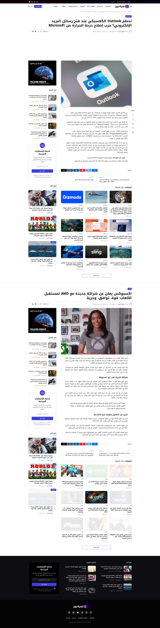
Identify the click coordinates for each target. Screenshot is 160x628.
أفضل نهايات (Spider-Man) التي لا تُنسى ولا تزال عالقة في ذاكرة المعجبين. (96, 536)
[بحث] (29, 6)
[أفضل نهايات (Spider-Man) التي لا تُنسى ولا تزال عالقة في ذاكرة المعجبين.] (96, 523)
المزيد (56, 6)
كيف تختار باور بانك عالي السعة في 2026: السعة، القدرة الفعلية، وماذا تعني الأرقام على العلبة (76, 589)
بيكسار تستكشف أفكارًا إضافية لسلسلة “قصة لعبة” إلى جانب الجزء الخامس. (73, 238)
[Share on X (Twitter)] (38, 31)
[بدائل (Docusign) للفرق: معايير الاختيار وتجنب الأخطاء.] (96, 225)
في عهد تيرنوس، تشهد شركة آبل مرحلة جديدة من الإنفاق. (73, 209)
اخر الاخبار (100, 6)
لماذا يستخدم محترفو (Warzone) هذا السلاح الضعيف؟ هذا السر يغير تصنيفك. (72, 483)
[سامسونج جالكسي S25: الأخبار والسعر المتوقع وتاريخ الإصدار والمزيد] (52, 116)
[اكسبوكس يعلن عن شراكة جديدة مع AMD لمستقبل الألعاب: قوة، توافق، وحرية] (96, 331)
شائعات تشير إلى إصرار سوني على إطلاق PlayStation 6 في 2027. (97, 510)
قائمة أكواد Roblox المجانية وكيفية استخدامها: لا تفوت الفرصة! (40, 235)
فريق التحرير (121, 31)
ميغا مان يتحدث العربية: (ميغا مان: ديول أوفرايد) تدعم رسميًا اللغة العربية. (121, 510)
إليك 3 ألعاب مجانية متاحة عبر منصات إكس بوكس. (98, 483)
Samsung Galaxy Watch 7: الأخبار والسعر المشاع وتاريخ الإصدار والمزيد (38, 134)
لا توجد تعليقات (96, 31)
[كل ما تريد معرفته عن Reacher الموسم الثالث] (52, 126)
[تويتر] (133, 119)
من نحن (129, 2)
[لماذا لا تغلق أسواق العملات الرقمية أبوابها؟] (92, 569)
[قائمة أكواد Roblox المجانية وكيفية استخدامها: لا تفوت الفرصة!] (42, 223)
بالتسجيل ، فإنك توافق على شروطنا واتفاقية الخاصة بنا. (42, 176)
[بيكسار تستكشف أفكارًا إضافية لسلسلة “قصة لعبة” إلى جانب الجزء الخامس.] (72, 225)
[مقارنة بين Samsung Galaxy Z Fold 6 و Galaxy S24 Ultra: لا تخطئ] (52, 97)
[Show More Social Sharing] (29, 31)
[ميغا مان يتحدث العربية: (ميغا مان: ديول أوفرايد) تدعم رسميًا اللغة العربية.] (121, 497)
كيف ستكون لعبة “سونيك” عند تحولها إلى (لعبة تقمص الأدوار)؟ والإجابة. (72, 510)
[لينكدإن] (33, 31)
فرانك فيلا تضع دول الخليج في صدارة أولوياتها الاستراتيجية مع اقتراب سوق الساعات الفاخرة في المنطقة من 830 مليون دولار (121, 211)
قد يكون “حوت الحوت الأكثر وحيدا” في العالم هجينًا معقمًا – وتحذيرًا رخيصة (41, 261)
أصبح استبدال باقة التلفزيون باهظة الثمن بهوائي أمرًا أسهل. (96, 264)
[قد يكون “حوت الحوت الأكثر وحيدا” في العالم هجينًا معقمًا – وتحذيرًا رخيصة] (42, 249)
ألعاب (54, 191)
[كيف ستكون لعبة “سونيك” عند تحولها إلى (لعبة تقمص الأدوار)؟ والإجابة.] (72, 497)
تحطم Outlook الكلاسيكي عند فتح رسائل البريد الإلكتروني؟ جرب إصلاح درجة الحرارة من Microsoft (79, 454)
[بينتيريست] (35, 31)
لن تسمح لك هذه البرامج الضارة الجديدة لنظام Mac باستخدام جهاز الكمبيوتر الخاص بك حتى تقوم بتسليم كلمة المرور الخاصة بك (76, 578)
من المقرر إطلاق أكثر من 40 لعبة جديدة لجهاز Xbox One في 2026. (72, 536)
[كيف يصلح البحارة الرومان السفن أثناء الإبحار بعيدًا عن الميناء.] (121, 252)
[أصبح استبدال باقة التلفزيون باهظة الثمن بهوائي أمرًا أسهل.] (96, 252)
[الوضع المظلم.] (32, 6)
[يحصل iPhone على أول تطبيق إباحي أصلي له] (52, 107)
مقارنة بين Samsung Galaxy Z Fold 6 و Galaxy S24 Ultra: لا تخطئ (38, 97)
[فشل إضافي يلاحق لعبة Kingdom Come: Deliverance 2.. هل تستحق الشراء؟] (121, 523)
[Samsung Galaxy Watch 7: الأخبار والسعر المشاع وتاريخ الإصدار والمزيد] (52, 134)
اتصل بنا (113, 2)
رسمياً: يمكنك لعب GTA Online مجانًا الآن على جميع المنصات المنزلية (40, 209)
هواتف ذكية (91, 6)
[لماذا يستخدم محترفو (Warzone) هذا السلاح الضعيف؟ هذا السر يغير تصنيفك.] (72, 470)
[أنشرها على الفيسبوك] (41, 31)
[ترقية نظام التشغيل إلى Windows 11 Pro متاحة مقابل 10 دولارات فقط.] (121, 225)
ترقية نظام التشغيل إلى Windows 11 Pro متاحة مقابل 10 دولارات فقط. (121, 238)
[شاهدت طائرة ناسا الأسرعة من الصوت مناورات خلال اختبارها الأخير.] (96, 197)
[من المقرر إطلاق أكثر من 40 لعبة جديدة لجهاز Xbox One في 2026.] (72, 523)
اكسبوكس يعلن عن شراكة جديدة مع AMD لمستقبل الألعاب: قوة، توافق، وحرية (114, 181)
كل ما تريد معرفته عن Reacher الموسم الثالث (38, 124)
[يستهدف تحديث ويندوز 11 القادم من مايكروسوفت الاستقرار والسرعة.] (72, 252)
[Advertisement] (80, 45)
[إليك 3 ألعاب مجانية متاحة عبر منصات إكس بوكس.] (96, 470)
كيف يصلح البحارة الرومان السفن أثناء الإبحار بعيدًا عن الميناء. (121, 264)
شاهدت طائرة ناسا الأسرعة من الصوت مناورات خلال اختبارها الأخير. (97, 210)
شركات (64, 6)
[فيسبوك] (133, 115)
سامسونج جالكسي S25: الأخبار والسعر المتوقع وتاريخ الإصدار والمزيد (38, 115)
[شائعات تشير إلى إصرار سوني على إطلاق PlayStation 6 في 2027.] (96, 497)
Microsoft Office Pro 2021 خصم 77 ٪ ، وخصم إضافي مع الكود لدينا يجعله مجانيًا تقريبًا (114, 454)
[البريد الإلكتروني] (133, 132)
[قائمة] (131, 6)
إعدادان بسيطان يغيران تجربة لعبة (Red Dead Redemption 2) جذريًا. (121, 483)
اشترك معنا (37, 6)
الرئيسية (108, 6)
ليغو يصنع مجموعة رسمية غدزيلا (84, 180)
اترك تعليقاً (96, 275)
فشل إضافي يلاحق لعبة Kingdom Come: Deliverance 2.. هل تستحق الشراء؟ (121, 536)
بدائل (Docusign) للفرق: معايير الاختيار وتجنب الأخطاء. (97, 237)
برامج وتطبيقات (73, 6)
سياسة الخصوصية (121, 2)
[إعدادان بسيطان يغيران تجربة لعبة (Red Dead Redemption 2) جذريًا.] (121, 470)
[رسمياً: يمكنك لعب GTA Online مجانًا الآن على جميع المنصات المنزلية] (42, 198)
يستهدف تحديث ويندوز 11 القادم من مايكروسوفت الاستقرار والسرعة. (72, 265)
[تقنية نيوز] (122, 6)
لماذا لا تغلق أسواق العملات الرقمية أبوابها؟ (75, 567)
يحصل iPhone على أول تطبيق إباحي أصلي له (38, 106)
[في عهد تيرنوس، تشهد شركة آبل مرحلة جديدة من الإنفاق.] (72, 197)
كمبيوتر (82, 6)
